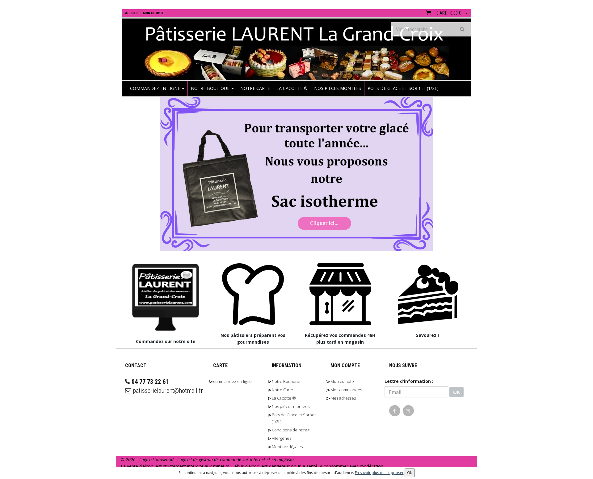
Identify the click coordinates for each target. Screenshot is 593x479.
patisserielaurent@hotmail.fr (167, 390)
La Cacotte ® (292, 88)
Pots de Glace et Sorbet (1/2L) (403, 88)
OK (456, 392)
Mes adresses (343, 398)
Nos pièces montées (337, 88)
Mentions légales (287, 446)
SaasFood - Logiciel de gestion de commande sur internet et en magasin (224, 459)
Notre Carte (255, 88)
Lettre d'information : (409, 381)
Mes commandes (346, 389)
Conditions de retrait (290, 430)
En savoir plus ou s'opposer (379, 472)
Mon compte (342, 381)
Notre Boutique (211, 88)
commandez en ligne (155, 88)
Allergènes (281, 438)
